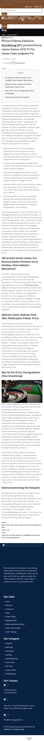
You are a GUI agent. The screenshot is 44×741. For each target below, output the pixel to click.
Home (3, 35)
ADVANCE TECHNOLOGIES (14, 729)
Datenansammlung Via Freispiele (17, 97)
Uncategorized (12, 35)
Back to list (6, 530)
